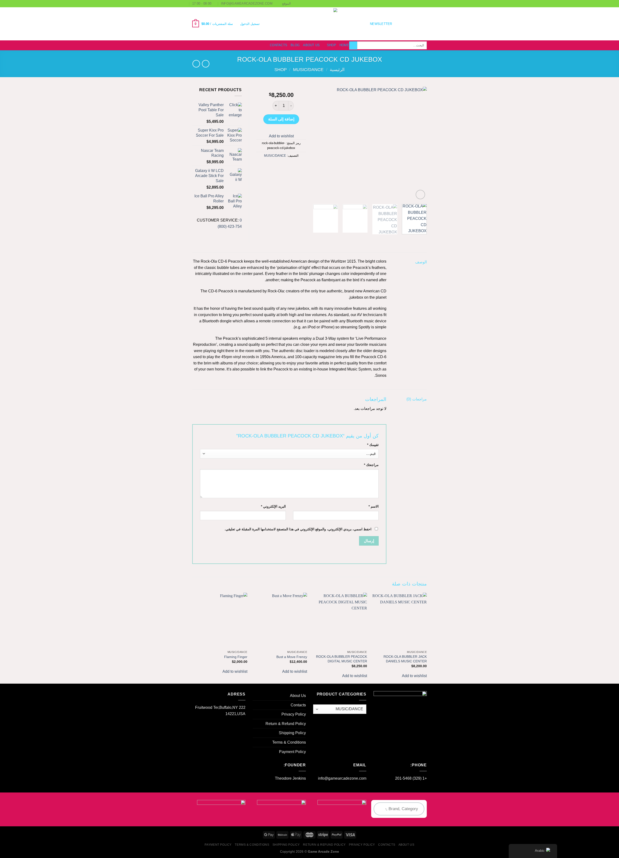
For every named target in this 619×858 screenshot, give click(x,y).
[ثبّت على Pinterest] (272, 166)
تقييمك (373, 445)
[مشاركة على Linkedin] (263, 166)
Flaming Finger (235, 657)
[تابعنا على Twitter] (411, 24)
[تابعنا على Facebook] (424, 24)
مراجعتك (371, 465)
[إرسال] (353, 45)
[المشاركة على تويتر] (290, 166)
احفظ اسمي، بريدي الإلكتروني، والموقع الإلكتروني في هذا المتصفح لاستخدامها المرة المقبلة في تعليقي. (298, 529)
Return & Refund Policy (285, 724)
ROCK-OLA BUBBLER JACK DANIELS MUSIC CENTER (405, 659)
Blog (295, 45)
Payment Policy (292, 752)
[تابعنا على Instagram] (417, 24)
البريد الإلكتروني (273, 506)
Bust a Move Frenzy (291, 657)
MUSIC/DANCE (308, 69)
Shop (331, 45)
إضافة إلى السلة (281, 119)
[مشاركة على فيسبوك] (298, 166)
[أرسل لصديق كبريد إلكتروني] (281, 166)
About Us (311, 45)
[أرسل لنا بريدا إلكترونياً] (405, 24)
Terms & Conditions (289, 742)
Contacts (278, 45)
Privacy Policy (293, 714)
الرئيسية (337, 69)
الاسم (373, 506)
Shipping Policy (292, 733)
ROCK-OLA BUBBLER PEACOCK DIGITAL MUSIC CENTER (341, 659)
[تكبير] (420, 194)
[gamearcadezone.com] (309, 24)
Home (344, 45)
